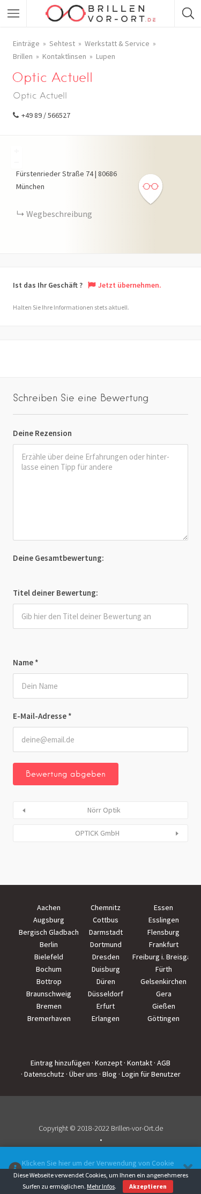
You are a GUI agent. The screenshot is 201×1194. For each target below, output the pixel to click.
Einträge (26, 43)
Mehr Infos (101, 1186)
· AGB (162, 1063)
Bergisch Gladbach (49, 932)
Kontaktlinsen (64, 56)
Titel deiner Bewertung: (55, 593)
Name (26, 662)
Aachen (49, 907)
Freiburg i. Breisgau (163, 957)
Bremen (49, 1006)
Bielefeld (48, 957)
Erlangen (106, 1018)
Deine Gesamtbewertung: (58, 558)
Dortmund (106, 944)
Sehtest (62, 43)
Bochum (49, 969)
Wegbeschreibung (59, 213)
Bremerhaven (49, 1018)
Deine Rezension (42, 433)
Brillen (23, 56)
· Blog (108, 1074)
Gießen (163, 1006)
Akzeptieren (148, 1186)
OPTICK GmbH (97, 833)
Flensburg (163, 932)
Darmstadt (106, 932)
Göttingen (163, 1018)
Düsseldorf (105, 993)
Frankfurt (163, 944)
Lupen (105, 56)
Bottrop (49, 981)
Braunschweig (48, 993)
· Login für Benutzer (149, 1074)
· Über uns (82, 1074)
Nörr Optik (104, 810)
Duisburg (106, 969)
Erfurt (105, 1006)
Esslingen (163, 920)
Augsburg (48, 920)
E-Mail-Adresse (42, 716)
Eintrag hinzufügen (60, 1063)
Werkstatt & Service (117, 43)
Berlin (49, 944)
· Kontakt (138, 1063)
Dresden (106, 957)
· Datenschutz (42, 1074)
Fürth (163, 969)
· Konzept (107, 1063)
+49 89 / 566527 (45, 115)
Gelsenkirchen (163, 981)
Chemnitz (106, 907)
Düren (105, 981)
